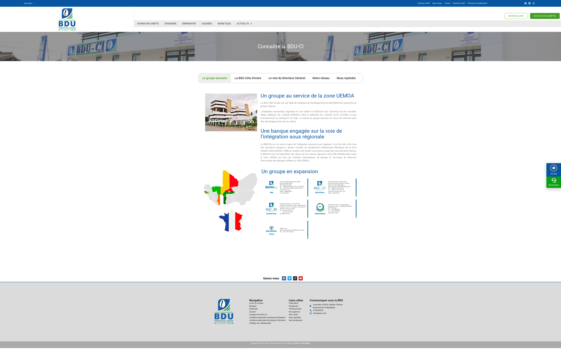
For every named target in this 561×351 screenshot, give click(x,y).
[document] (280, 175)
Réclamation (554, 185)
